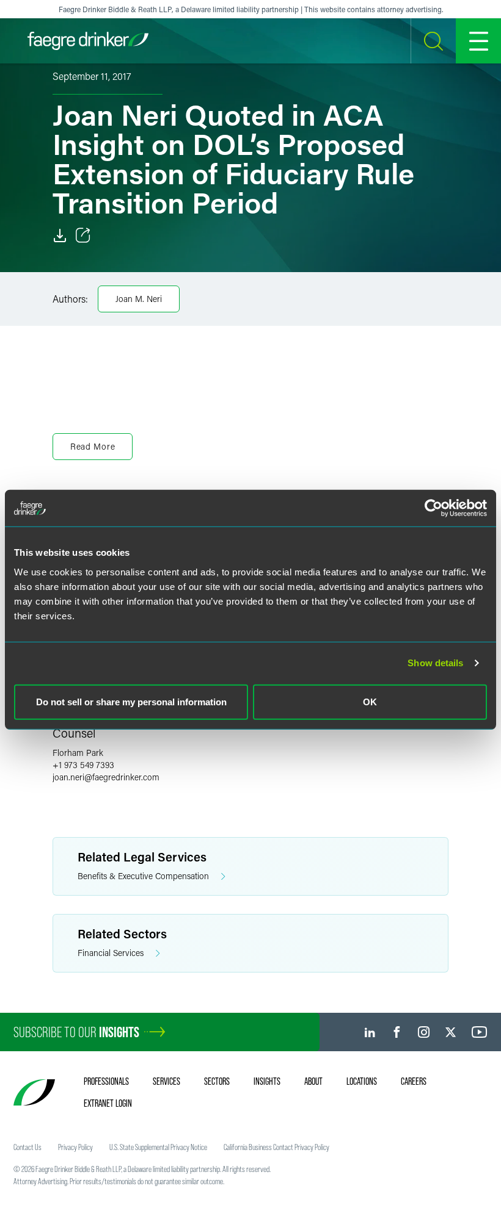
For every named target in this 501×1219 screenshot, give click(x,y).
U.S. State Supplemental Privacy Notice (158, 1147)
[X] (450, 1032)
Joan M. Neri (138, 298)
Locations (361, 1081)
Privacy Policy (75, 1147)
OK (370, 701)
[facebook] (397, 1032)
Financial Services (111, 952)
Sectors (217, 1081)
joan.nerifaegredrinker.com (106, 777)
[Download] (59, 235)
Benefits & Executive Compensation (143, 876)
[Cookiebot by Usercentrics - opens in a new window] (433, 508)
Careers (413, 1081)
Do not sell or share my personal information (131, 701)
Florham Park (78, 752)
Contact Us (27, 1147)
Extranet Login (108, 1103)
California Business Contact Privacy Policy (276, 1147)
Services (166, 1081)
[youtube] (480, 1032)
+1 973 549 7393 (83, 765)
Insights (267, 1081)
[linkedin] (370, 1032)
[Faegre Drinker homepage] (87, 41)
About (313, 1081)
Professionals (106, 1081)
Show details (435, 663)
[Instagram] (424, 1032)
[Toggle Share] (83, 235)
